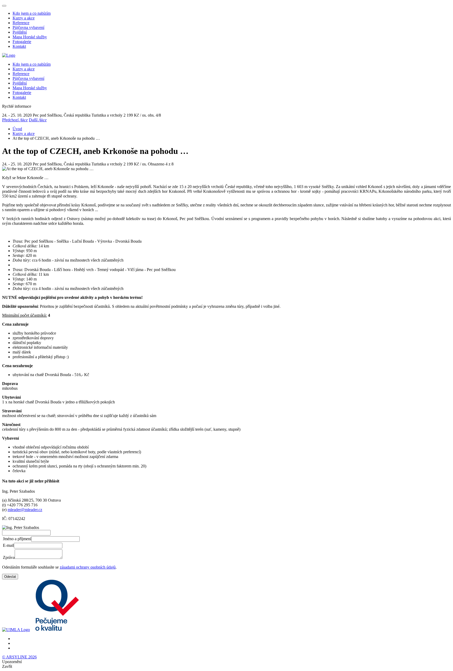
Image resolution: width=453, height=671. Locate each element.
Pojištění (20, 32)
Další (38, 120)
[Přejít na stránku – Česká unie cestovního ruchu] (55, 629)
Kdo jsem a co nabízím (32, 13)
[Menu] (4, 6)
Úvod (17, 129)
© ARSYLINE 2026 (19, 657)
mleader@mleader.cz (25, 509)
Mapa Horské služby (30, 37)
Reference (21, 22)
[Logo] (8, 55)
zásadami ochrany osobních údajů (88, 567)
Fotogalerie (22, 41)
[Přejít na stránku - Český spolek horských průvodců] (16, 629)
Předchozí (15, 120)
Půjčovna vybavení (28, 27)
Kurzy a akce (24, 18)
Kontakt (19, 46)
